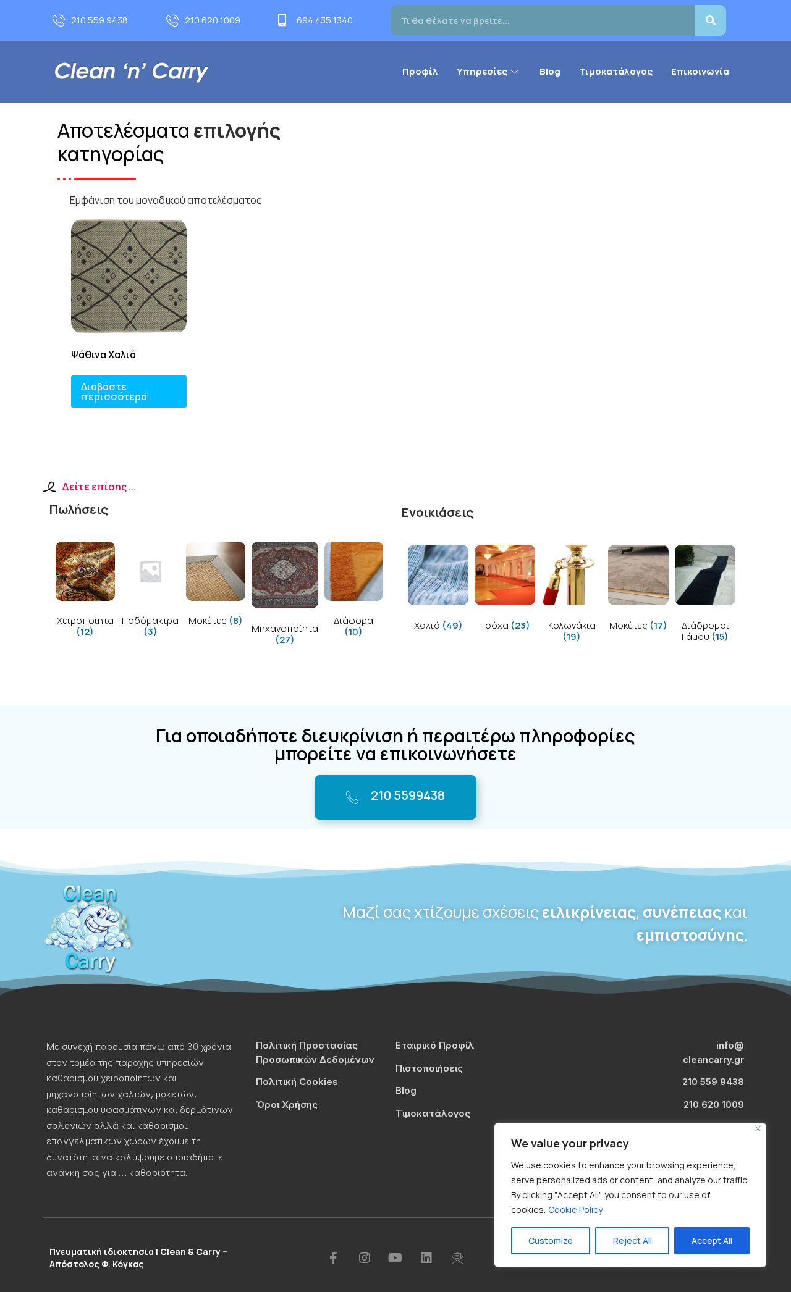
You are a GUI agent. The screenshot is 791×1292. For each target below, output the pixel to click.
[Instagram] (364, 1258)
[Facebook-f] (333, 1258)
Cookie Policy (575, 1209)
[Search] (710, 20)
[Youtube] (395, 1258)
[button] (395, 797)
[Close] (758, 1128)
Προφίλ (420, 71)
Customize (550, 1240)
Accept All (712, 1240)
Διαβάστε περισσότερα (114, 391)
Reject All (632, 1240)
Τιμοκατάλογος (616, 71)
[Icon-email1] (457, 1258)
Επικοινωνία (700, 71)
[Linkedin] (426, 1258)
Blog (549, 71)
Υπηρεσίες (482, 71)
